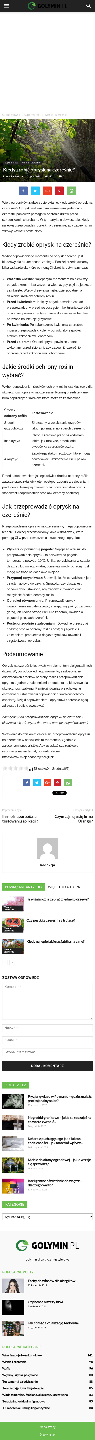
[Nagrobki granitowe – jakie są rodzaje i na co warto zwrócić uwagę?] (13, 1122)
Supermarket (11, 162)
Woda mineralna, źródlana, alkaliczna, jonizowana (35, 1395)
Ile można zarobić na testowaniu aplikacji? (20, 818)
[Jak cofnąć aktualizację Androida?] (13, 1328)
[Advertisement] (47, 61)
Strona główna (11, 115)
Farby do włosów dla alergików (51, 1281)
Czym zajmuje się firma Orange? (74, 818)
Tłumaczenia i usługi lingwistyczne (26, 1408)
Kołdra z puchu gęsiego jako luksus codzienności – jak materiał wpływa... (56, 1140)
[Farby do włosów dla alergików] (13, 1286)
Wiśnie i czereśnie (31, 162)
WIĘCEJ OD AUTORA (64, 887)
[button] (89, 6)
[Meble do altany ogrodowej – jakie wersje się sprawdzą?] (13, 1165)
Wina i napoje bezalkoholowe (22, 1355)
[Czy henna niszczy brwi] (13, 1307)
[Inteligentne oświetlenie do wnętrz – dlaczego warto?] (13, 1186)
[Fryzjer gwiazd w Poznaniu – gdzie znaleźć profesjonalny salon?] (13, 1101)
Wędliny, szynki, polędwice (20, 1375)
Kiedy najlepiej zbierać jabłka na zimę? (56, 941)
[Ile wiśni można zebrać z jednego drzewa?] (13, 904)
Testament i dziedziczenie (20, 1381)
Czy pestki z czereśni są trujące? (51, 920)
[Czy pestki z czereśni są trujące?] (13, 925)
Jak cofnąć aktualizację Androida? (53, 1323)
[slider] (15, 768)
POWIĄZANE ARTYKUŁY (24, 887)
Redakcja (17, 176)
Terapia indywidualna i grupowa (23, 1401)
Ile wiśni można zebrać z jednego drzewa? (58, 899)
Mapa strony (47, 1427)
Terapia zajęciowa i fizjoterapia (23, 1388)
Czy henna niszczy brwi (45, 1302)
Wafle (6, 1368)
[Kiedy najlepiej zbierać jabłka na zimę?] (13, 946)
